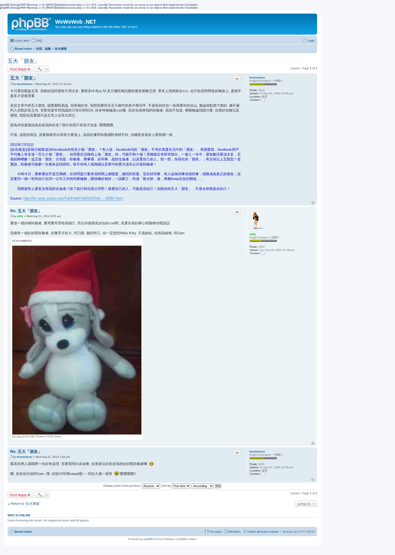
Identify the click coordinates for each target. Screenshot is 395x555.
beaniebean (257, 77)
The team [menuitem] (215, 531)
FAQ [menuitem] (39, 40)
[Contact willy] (263, 253)
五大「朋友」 (24, 61)
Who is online (19, 515)
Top (312, 202)
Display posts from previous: (122, 485)
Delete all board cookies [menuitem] (263, 531)
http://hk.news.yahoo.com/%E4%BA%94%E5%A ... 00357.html (73, 198)
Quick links (22, 40)
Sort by (166, 485)
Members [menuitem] (234, 531)
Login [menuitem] (310, 40)
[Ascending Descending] (203, 485)
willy (253, 234)
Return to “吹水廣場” (25, 504)
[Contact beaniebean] (263, 99)
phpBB (148, 539)
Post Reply (18, 69)
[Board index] (32, 23)
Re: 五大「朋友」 (26, 210)
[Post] (11, 83)
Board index (23, 531)
